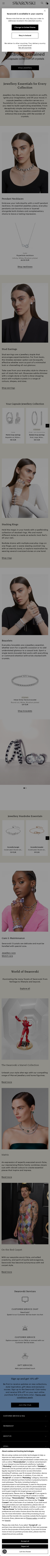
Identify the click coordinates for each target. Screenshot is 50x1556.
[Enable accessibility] (4, 1551)
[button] (45, 11)
